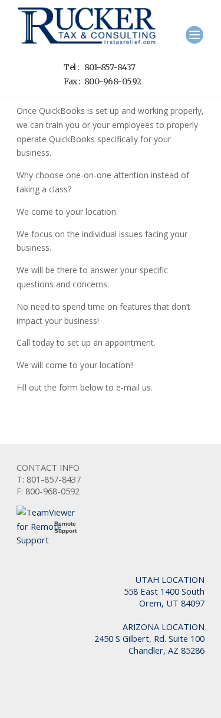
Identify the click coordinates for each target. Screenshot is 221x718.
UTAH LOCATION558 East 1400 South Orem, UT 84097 (164, 591)
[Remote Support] (52, 540)
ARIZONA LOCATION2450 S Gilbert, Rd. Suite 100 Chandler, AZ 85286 (149, 638)
